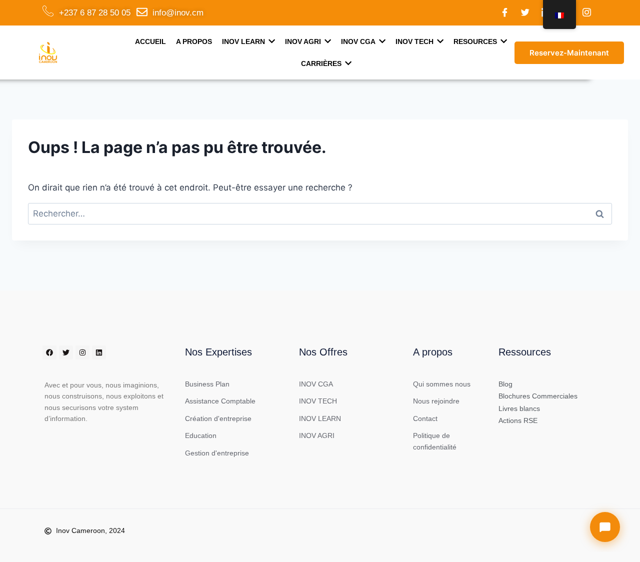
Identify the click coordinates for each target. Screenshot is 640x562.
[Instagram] (587, 13)
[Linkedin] (99, 353)
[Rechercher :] (320, 213)
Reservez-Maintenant (569, 53)
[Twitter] (525, 13)
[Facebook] (505, 13)
